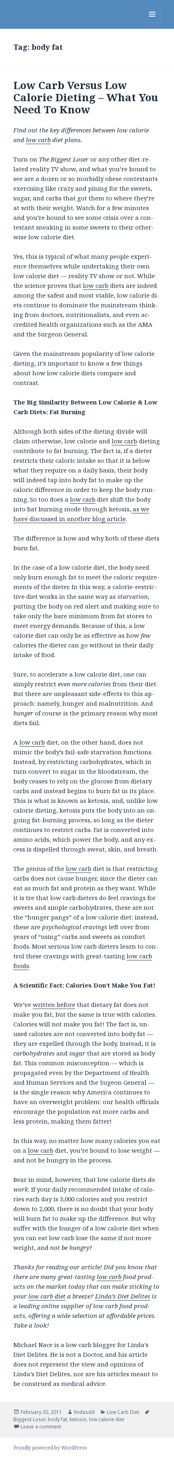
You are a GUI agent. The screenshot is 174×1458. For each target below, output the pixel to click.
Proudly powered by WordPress (50, 1447)
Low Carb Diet (123, 1412)
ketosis (78, 1419)
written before (54, 1004)
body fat (57, 1419)
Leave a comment (41, 1426)
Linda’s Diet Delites (122, 1296)
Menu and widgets (152, 22)
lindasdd (84, 1412)
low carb (38, 140)
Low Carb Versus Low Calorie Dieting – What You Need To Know (85, 97)
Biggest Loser (29, 1419)
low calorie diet (106, 1419)
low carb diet (47, 1296)
